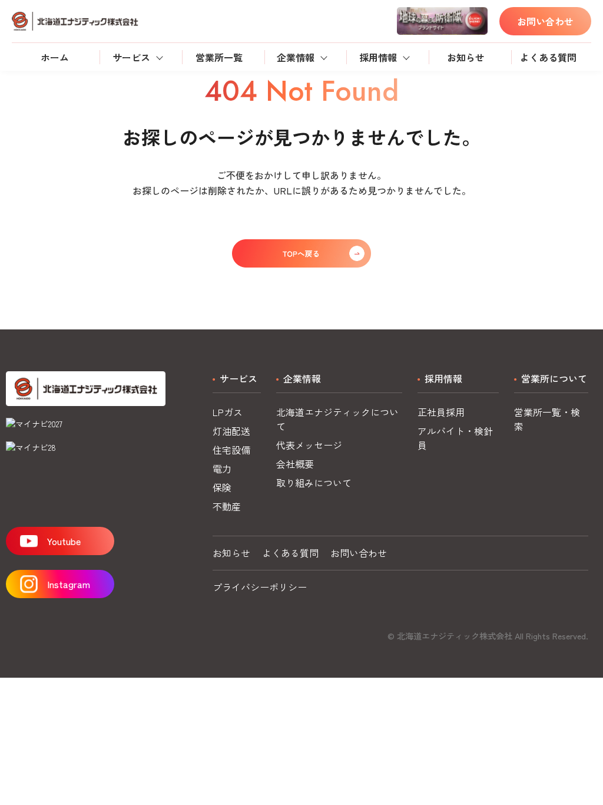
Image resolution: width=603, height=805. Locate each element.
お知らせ (466, 57)
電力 (222, 468)
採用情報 (378, 57)
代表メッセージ (309, 445)
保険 (222, 487)
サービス (131, 57)
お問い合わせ (545, 21)
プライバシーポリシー (260, 587)
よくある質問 (548, 57)
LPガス (228, 412)
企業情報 (295, 57)
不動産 (227, 506)
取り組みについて (314, 483)
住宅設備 (231, 450)
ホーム (55, 57)
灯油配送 (231, 431)
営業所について (554, 378)
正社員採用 (441, 412)
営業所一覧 (219, 57)
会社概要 (295, 464)
